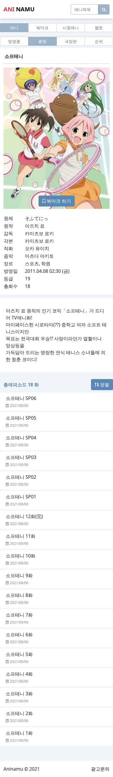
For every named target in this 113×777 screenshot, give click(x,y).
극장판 (71, 41)
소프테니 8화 (19, 595)
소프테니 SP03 (21, 457)
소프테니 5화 (19, 654)
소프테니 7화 (19, 615)
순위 (99, 41)
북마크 (42, 27)
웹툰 (99, 27)
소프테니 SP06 (21, 398)
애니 (14, 27)
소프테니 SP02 (21, 477)
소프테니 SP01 (21, 496)
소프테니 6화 (19, 634)
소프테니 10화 (20, 556)
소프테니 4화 (19, 674)
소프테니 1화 (19, 733)
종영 (42, 41)
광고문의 (100, 769)
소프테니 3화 (19, 693)
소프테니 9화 (19, 575)
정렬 (104, 384)
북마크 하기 (58, 201)
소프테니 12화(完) (24, 516)
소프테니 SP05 (21, 418)
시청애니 (71, 27)
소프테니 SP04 (21, 437)
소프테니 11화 (20, 536)
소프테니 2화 (19, 713)
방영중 (14, 41)
